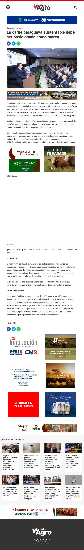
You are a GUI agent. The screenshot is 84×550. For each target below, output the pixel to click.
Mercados (19, 28)
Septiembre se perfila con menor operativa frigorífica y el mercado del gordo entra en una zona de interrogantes (10, 462)
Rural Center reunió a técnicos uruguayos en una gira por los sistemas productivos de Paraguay (31, 493)
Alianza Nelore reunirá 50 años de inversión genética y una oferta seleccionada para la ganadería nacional (52, 493)
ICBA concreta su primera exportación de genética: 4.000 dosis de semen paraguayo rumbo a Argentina (31, 461)
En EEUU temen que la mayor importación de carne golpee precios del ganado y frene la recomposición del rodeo (52, 462)
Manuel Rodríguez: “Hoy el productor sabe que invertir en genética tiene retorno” (10, 491)
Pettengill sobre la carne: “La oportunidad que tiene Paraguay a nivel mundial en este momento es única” (73, 493)
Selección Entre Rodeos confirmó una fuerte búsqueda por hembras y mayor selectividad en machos (73, 461)
